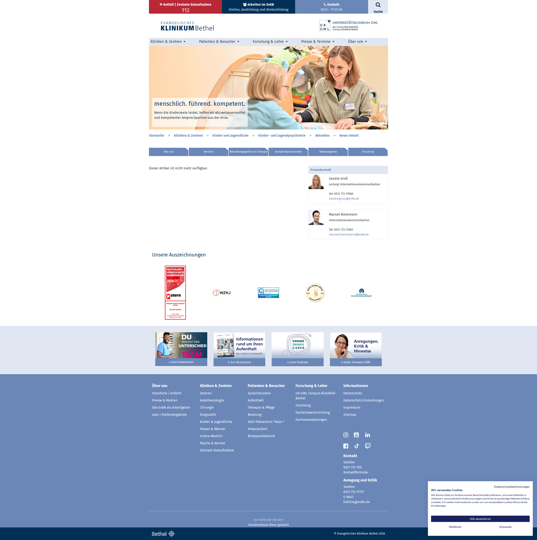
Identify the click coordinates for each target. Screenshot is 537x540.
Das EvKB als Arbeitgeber (171, 407)
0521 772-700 (352, 467)
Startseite (157, 135)
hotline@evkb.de (356, 502)
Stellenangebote (328, 151)
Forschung (368, 151)
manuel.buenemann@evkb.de (349, 234)
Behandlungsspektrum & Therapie (248, 151)
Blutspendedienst (261, 436)
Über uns (169, 151)
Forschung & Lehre (311, 385)
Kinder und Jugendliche (230, 135)
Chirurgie (207, 407)
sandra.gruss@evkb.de (344, 198)
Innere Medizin (211, 436)
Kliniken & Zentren (189, 135)
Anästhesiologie (212, 400)
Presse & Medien (164, 400)
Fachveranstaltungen (311, 420)
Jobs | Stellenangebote (169, 415)
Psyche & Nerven (212, 443)
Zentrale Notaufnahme (217, 450)
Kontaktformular (355, 472)
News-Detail (348, 135)
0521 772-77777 (353, 492)
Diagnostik (208, 415)
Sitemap (349, 415)
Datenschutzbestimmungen (512, 486)
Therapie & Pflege (261, 407)
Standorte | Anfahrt (166, 393)
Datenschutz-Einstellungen (363, 400)
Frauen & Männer (212, 429)
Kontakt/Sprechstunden (288, 151)
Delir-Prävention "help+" (266, 422)
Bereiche (208, 151)
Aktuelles (323, 135)
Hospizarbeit (257, 429)
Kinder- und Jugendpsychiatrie (282, 135)
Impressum (351, 407)
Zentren (206, 393)
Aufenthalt (256, 400)
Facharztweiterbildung (313, 412)
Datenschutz (352, 393)
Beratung (254, 415)
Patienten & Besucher (266, 385)
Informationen (355, 385)
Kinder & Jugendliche (216, 422)
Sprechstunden (259, 393)
